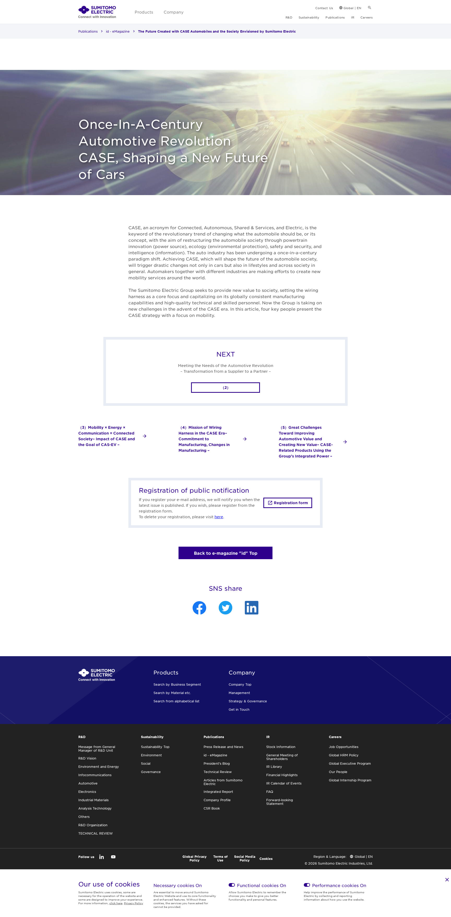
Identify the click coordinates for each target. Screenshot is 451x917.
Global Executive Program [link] (350, 763)
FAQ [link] (269, 791)
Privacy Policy (133, 903)
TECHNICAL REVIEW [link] (95, 833)
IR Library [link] (274, 766)
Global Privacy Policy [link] (194, 858)
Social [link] (145, 763)
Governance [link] (151, 772)
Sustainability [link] (309, 17)
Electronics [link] (87, 791)
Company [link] (173, 11)
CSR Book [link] (212, 808)
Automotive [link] (88, 783)
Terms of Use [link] (220, 858)
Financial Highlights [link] (282, 775)
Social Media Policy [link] (244, 858)
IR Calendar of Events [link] (283, 783)
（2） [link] (225, 387)
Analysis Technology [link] (95, 808)
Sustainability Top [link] (155, 747)
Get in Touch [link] (239, 709)
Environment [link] (151, 755)
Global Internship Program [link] (350, 780)
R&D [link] (289, 17)
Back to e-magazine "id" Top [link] (225, 553)
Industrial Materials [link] (93, 800)
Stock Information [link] (280, 747)
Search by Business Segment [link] (177, 684)
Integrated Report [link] (218, 791)
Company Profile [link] (217, 800)
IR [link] (352, 17)
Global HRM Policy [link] (344, 755)
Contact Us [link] (324, 8)
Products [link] (144, 11)
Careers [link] (366, 17)
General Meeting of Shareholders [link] (282, 757)
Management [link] (239, 693)
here (219, 516)
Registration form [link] (291, 502)
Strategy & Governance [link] (248, 701)
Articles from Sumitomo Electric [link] (223, 782)
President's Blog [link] (217, 763)
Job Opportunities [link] (343, 747)
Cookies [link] (265, 858)
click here (115, 903)
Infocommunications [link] (94, 775)
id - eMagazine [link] (118, 31)
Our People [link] (338, 772)
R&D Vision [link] (87, 758)
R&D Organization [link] (93, 825)
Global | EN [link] (352, 8)
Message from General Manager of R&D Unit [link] (96, 748)
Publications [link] (335, 17)
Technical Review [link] (218, 772)
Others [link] (84, 816)
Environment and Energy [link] (98, 766)
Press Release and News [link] (223, 747)
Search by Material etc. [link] (172, 693)
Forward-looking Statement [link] (279, 801)
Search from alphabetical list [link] (176, 701)
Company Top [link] (240, 684)
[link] (97, 12)
